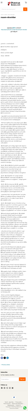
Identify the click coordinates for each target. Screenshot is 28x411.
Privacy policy (19, 402)
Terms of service (7, 403)
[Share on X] (5, 358)
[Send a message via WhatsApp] (25, 408)
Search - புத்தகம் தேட (9, 402)
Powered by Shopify (14, 408)
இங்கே (14, 28)
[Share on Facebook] (2, 358)
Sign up (22, 379)
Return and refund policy (17, 403)
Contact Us (18, 405)
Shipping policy (10, 405)
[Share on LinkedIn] (7, 358)
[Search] (25, 9)
